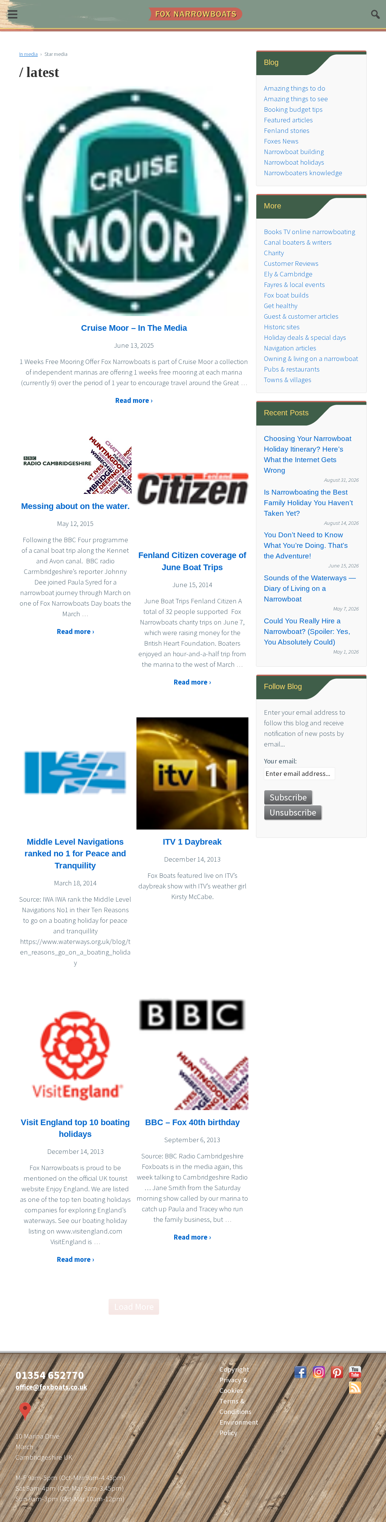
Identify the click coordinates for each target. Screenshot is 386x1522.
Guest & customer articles (301, 316)
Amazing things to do (294, 88)
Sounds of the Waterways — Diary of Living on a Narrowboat (310, 588)
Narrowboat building (294, 151)
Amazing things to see (296, 98)
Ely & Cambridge (288, 274)
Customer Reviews (291, 263)
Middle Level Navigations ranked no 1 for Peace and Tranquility (75, 853)
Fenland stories (286, 130)
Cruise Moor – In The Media (134, 328)
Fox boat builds (286, 295)
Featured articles (288, 120)
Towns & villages (287, 379)
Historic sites (282, 326)
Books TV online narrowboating (309, 231)
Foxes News (281, 141)
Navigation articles (290, 348)
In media (28, 54)
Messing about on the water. (75, 506)
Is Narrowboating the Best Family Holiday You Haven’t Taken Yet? (308, 502)
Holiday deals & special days (305, 337)
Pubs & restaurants (292, 369)
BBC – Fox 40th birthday (192, 1122)
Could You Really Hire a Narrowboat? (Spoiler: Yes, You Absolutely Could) (307, 631)
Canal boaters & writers (298, 242)
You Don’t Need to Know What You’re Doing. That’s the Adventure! (306, 545)
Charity (274, 252)
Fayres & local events (294, 284)
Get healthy (280, 305)
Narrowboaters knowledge (303, 172)
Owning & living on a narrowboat (311, 358)
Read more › (133, 400)
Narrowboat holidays (294, 162)
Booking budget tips (293, 109)
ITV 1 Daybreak (192, 842)
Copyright (234, 1369)
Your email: (280, 761)
